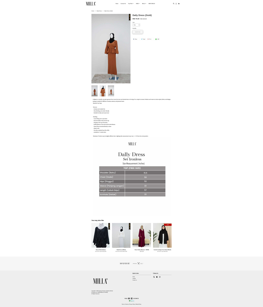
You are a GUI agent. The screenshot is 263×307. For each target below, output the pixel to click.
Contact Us (123, 3)
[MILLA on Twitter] (154, 277)
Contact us (135, 280)
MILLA (143, 3)
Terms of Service (125, 304)
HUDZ (137, 3)
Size (134, 22)
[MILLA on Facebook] (157, 277)
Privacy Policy (132, 304)
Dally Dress (99, 11)
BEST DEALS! (152, 3)
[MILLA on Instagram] (160, 277)
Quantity (134, 28)
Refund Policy (138, 304)
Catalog (134, 278)
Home (117, 3)
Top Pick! (130, 3)
